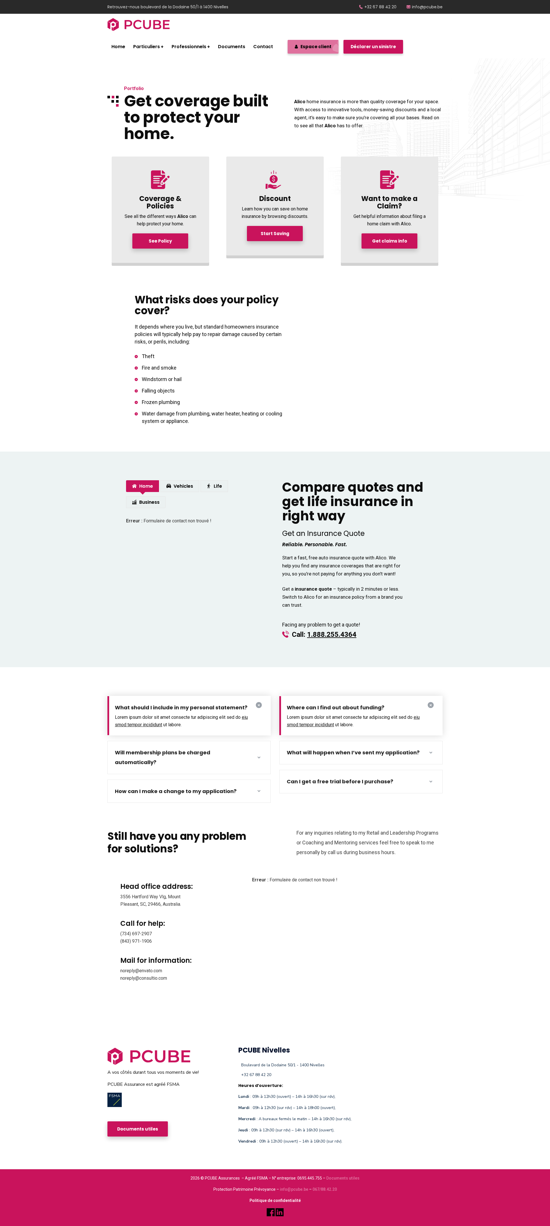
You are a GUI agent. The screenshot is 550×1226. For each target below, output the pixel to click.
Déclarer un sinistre (373, 47)
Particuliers (146, 46)
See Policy (160, 241)
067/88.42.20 (325, 1189)
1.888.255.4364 (331, 634)
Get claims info (389, 241)
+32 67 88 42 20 (380, 7)
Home (118, 46)
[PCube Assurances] (138, 24)
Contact (263, 46)
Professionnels (189, 46)
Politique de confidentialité (275, 1200)
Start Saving (275, 234)
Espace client (315, 47)
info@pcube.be (427, 7)
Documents (231, 46)
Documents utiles (343, 1178)
